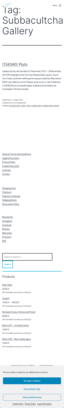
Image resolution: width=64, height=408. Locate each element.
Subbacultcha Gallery (51, 106)
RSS (4, 241)
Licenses (6, 170)
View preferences (32, 397)
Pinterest (6, 237)
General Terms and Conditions (16, 154)
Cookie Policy (18, 404)
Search (7, 264)
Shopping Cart (9, 188)
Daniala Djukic (14, 106)
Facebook (6, 225)
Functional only (32, 389)
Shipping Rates (9, 200)
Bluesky (6, 229)
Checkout (6, 192)
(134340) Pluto (14, 64)
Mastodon (7, 233)
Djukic (23, 106)
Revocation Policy (10, 204)
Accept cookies (32, 380)
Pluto (29, 106)
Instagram (7, 221)
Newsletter (7, 217)
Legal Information (44, 404)
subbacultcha (36, 106)
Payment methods (11, 196)
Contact (6, 174)
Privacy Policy (30, 404)
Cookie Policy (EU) (10, 166)
